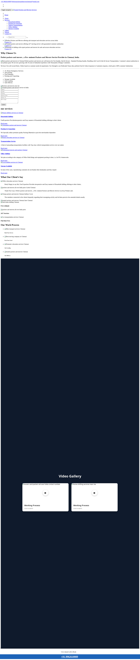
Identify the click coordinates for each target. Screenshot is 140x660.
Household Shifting (14, 22)
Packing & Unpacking (15, 23)
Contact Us (8, 34)
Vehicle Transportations (15, 25)
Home (6, 15)
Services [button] (7, 20)
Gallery (7, 30)
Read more (4, 123)
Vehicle (7, 32)
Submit (3, 104)
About (6, 18)
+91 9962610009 (6, 1)
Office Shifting (12, 27)
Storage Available (13, 28)
